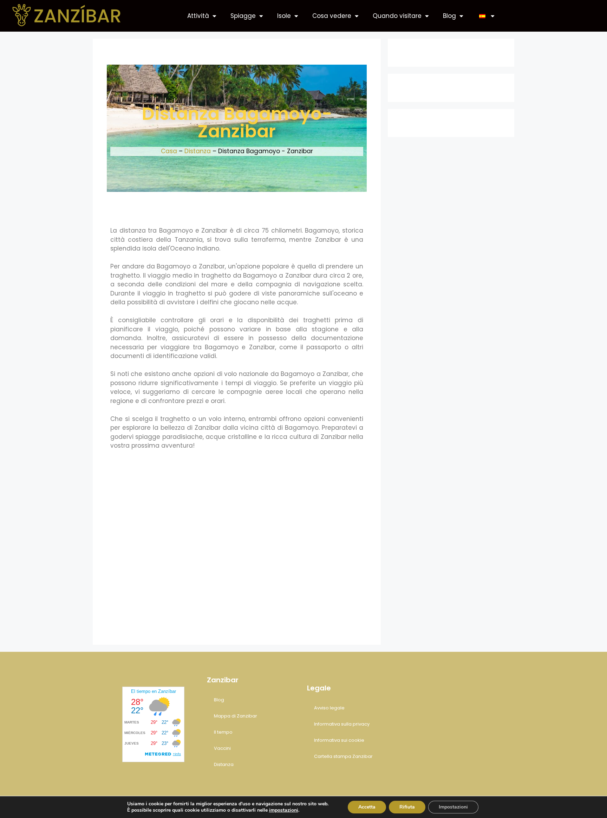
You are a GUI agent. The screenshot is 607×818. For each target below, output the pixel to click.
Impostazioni (453, 807)
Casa (169, 151)
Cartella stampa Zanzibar (343, 756)
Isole (284, 16)
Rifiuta (407, 807)
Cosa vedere (331, 16)
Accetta (367, 807)
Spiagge (243, 16)
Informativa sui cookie (339, 740)
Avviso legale (329, 708)
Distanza (197, 151)
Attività (198, 16)
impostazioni (283, 810)
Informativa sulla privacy (342, 724)
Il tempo (223, 732)
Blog (449, 16)
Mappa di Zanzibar (235, 716)
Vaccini (222, 748)
